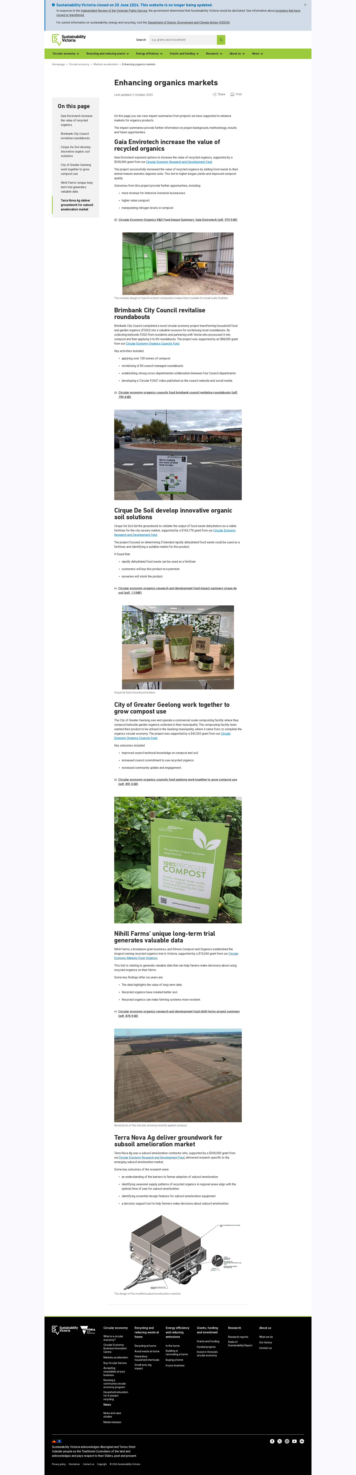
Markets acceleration (115, 1357)
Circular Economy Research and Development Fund (179, 162)
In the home (173, 1345)
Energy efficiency (147, 53)
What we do (266, 1336)
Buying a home (174, 1359)
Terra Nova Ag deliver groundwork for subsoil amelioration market (77, 205)
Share (221, 94)
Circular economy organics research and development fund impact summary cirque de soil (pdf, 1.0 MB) (177, 590)
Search (141, 40)
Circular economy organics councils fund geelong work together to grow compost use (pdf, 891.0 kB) (177, 782)
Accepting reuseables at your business (114, 1372)
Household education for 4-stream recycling (115, 1396)
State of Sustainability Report (240, 1343)
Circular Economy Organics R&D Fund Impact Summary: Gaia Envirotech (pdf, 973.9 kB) (178, 220)
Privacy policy (59, 1464)
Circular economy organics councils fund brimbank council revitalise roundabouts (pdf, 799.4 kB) (178, 395)
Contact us (265, 1348)
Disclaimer (74, 1464)
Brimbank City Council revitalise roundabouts (75, 136)
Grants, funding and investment (207, 1330)
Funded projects (206, 1346)
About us (235, 53)
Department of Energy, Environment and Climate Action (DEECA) (189, 22)
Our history (265, 1342)
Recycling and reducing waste (105, 53)
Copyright (102, 1464)
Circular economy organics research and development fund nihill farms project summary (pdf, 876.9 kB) (179, 1014)
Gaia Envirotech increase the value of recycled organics (77, 120)
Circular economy (64, 53)
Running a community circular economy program (114, 1384)
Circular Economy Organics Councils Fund (152, 343)
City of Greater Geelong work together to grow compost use (76, 169)
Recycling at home (145, 1345)
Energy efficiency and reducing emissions (177, 1332)
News (255, 53)
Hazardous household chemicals (147, 1358)
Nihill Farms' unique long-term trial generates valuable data (77, 187)
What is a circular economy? (113, 1338)
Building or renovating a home (177, 1352)
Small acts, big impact (143, 1366)
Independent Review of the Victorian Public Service (114, 10)
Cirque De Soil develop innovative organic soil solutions (76, 151)
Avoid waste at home (147, 1351)
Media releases (112, 1422)
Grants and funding (182, 53)
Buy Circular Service (115, 1363)
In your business (175, 1365)
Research (212, 53)
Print (239, 94)
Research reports (238, 1336)
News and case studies (112, 1415)
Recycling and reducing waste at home (147, 1332)
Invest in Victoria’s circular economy (207, 1353)
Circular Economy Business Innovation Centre (115, 1348)
